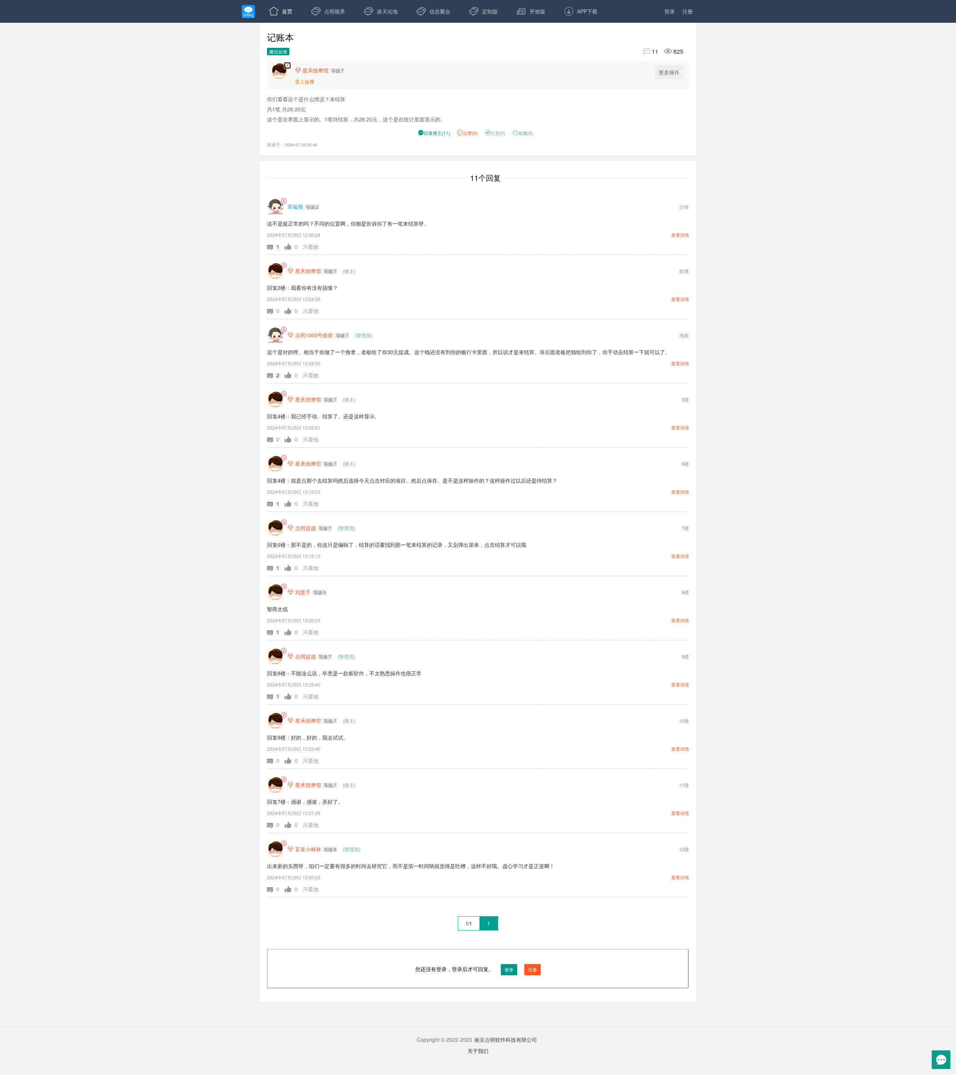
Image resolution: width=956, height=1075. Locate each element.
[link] (283, 201)
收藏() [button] (522, 133)
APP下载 (581, 11)
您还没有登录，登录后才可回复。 (476, 969)
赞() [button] (470, 133)
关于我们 (478, 1050)
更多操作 (669, 72)
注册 (687, 11)
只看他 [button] (311, 311)
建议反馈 (278, 51)
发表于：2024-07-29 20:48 (292, 145)
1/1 (469, 923)
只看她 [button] (311, 246)
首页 (280, 11)
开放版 (530, 11)
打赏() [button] (495, 133)
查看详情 (680, 235)
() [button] (434, 133)
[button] (276, 246)
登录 (669, 11)
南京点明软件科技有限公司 (505, 1039)
